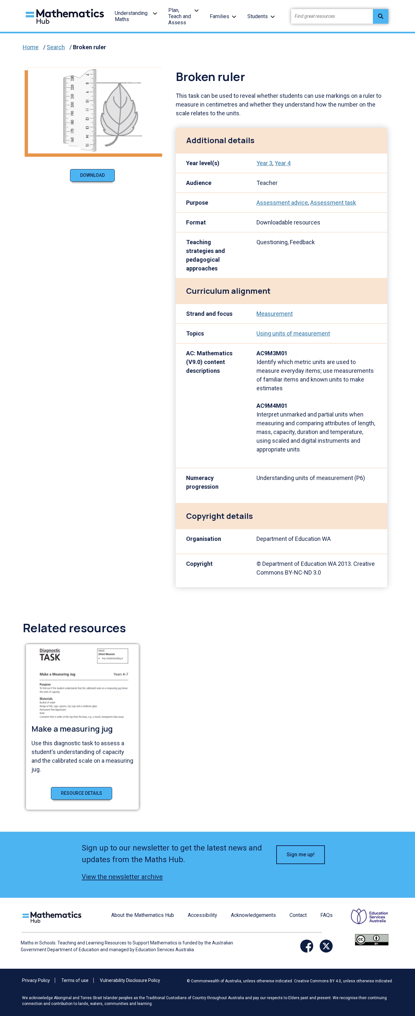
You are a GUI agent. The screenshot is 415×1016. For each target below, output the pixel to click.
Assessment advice (282, 202)
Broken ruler (89, 47)
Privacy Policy (36, 980)
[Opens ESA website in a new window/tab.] (365, 921)
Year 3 (264, 163)
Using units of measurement (293, 333)
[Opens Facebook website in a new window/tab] (306, 946)
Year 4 (282, 163)
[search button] (380, 16)
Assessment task (333, 202)
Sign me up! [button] (300, 854)
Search (56, 47)
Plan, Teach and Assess (179, 16)
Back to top (394, 967)
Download (92, 175)
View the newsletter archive (122, 877)
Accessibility (202, 915)
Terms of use (75, 980)
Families (219, 16)
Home (31, 47)
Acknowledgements (253, 915)
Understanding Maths (131, 16)
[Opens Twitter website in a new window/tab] (326, 946)
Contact (298, 915)
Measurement (274, 313)
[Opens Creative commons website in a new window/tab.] (371, 939)
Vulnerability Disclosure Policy (130, 980)
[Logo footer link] (53, 916)
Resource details (81, 793)
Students (257, 16)
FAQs (326, 915)
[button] (155, 13)
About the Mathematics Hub (142, 915)
